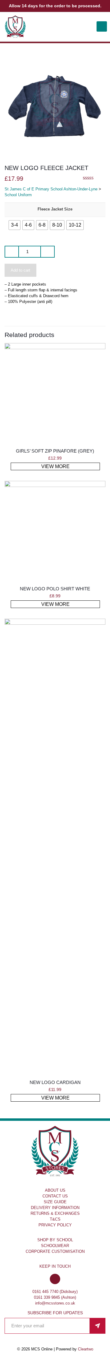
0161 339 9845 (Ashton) (55, 1297)
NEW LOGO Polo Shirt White (55, 588)
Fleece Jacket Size (55, 209)
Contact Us (55, 1196)
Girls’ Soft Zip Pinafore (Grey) (55, 450)
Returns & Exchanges (55, 1213)
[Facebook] (55, 1279)
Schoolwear (55, 1245)
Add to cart (20, 270)
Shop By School (55, 1240)
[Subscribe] (97, 1326)
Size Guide (55, 1202)
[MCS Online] (15, 26)
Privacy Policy (55, 1225)
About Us (55, 1190)
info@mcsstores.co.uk (55, 1303)
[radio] (14, 225)
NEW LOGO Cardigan (55, 1082)
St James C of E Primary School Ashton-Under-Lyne (51, 189)
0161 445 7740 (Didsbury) (55, 1291)
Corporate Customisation (55, 1251)
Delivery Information (55, 1207)
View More (55, 466)
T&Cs (55, 1219)
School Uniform (18, 195)
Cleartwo (85, 1349)
